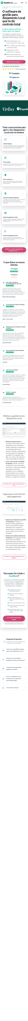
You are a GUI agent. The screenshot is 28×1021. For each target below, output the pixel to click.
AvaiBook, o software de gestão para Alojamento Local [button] (14, 249)
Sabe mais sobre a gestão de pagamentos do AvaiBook (14, 557)
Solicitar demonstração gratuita (15, 618)
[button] (14, 650)
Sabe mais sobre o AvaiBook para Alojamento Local (14, 484)
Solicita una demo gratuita (13, 61)
